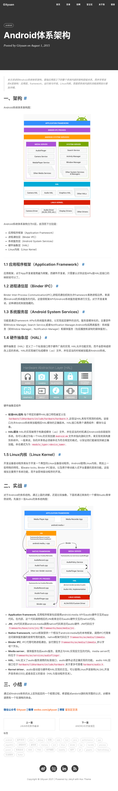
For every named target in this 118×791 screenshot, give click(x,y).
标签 (6, 733)
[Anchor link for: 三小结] (24, 684)
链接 (113, 4)
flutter (20, 755)
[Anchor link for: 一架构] (24, 98)
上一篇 (29, 724)
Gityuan (8, 4)
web (58, 740)
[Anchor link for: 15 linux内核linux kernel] (59, 454)
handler (91, 745)
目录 (68, 4)
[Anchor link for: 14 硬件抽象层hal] (45, 337)
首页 (58, 4)
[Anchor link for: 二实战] (24, 485)
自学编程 (50, 750)
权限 (50, 740)
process (102, 745)
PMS (39, 750)
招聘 (79, 4)
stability (62, 750)
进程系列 (22, 745)
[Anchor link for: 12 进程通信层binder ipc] (56, 286)
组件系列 (20, 740)
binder (72, 745)
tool (66, 740)
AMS (30, 750)
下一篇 (85, 724)
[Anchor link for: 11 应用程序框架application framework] (83, 264)
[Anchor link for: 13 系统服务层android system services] (83, 312)
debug (40, 740)
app (99, 740)
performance (87, 740)
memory (44, 745)
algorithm (10, 745)
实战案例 (9, 755)
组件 (72, 750)
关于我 (102, 4)
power (8, 750)
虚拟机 (33, 745)
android (9, 25)
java (75, 740)
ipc (81, 745)
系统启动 (19, 750)
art (80, 750)
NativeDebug (103, 750)
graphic (89, 750)
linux (63, 745)
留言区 (90, 4)
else (31, 740)
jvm (54, 745)
